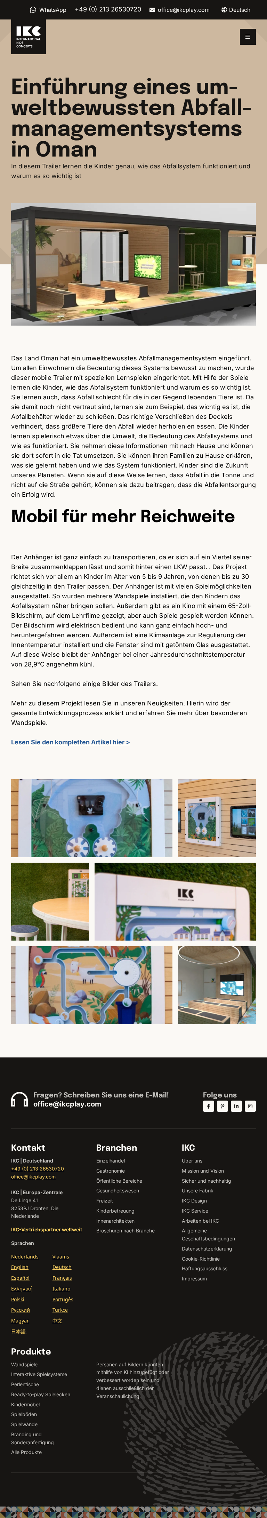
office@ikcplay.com (184, 9)
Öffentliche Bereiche (119, 1181)
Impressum (194, 1278)
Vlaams (60, 1256)
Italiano (61, 1288)
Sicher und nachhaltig (206, 1181)
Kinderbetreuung (115, 1211)
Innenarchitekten (115, 1221)
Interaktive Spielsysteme (39, 1374)
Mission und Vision (203, 1171)
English (20, 1267)
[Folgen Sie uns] (208, 1106)
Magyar (20, 1320)
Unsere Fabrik (197, 1190)
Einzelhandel (110, 1161)
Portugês (62, 1299)
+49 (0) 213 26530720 (37, 1169)
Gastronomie (110, 1171)
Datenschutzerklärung (207, 1249)
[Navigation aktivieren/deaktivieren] (248, 37)
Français (62, 1278)
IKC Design (194, 1201)
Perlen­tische (25, 1384)
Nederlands (25, 1256)
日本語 (19, 1331)
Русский (20, 1310)
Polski (17, 1299)
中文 (57, 1320)
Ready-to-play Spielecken (40, 1394)
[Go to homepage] (28, 36)
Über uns (192, 1161)
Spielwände (24, 1424)
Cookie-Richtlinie (201, 1259)
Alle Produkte (26, 1452)
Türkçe (60, 1310)
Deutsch (62, 1267)
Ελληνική (22, 1288)
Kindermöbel (25, 1404)
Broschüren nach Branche (125, 1230)
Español (20, 1278)
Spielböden (24, 1414)
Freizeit (104, 1201)
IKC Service (195, 1211)
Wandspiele (24, 1364)
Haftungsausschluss (204, 1268)
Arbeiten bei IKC (200, 1221)
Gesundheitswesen (117, 1190)
